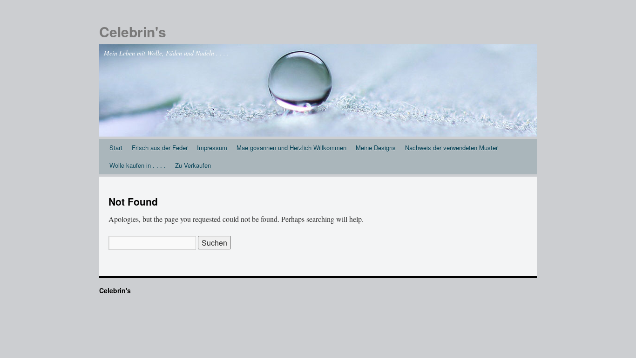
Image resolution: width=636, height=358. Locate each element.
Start (115, 147)
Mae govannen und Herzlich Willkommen (291, 147)
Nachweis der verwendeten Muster (451, 147)
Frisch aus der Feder (160, 147)
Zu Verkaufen (193, 165)
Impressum (212, 147)
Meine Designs (376, 147)
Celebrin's (132, 31)
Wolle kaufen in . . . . (137, 165)
